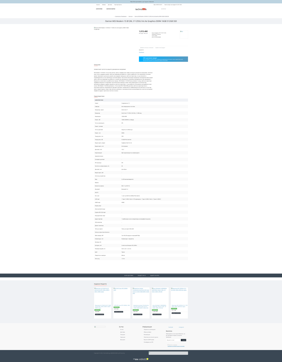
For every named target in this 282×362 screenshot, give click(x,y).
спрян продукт (155, 31)
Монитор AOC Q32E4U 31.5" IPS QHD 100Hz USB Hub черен (180, 306)
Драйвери (141, 52)
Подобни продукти (100, 284)
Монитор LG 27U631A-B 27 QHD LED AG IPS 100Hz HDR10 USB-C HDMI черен (103, 307)
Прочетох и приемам (176, 345)
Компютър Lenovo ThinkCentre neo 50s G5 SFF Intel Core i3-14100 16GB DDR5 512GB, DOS (141, 307)
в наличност (97, 309)
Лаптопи (131, 16)
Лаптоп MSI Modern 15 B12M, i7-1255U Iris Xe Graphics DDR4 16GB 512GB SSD (152, 16)
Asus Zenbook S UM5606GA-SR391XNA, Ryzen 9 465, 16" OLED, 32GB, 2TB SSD (159, 307)
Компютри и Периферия (121, 16)
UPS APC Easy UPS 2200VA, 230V (122, 305)
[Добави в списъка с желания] (107, 314)
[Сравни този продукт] (109, 314)
